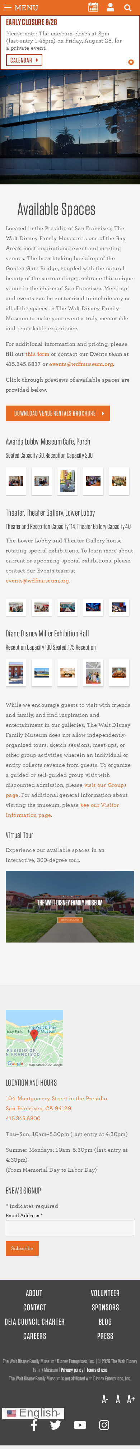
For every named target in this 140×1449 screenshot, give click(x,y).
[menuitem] (93, 7)
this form (37, 354)
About (34, 1293)
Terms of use (97, 1369)
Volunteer (105, 1293)
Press (105, 1336)
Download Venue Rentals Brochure (54, 413)
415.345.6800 (23, 1118)
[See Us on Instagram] (104, 1425)
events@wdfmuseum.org (81, 364)
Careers (34, 1336)
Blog (105, 1321)
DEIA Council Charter (35, 1321)
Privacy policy (72, 1369)
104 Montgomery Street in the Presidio (56, 1098)
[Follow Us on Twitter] (55, 1425)
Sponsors (105, 1307)
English (37, 1413)
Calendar (21, 60)
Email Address (24, 1215)
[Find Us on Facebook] (34, 1425)
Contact (34, 1307)
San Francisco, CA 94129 (38, 1108)
